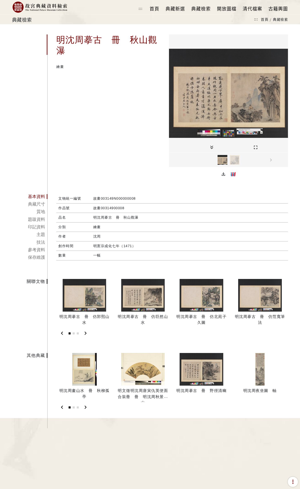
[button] (223, 174)
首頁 (264, 19)
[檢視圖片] (222, 160)
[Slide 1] (70, 333)
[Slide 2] (74, 333)
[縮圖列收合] (212, 147)
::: (141, 8)
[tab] (29, 196)
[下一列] (285, 160)
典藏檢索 (280, 19)
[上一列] (172, 160)
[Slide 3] (78, 333)
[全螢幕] (255, 147)
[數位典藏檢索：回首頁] (39, 7)
